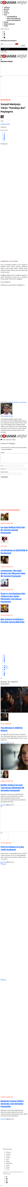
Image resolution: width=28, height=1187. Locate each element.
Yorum (3, 452)
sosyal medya (22, 402)
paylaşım (16, 402)
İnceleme (6, 9)
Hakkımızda (6, 49)
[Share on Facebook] (15, 133)
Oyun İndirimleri (12, 16)
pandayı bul (10, 402)
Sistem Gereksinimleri (14, 20)
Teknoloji (7, 7)
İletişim (8, 1167)
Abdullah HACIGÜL (5, 124)
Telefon (6, 13)
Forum (6, 26)
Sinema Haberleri (9, 24)
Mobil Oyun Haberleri (13, 18)
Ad (2, 466)
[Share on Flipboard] (15, 137)
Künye (7, 1165)
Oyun (5, 15)
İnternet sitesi (4, 472)
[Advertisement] (14, 493)
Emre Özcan (4, 805)
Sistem (6, 11)
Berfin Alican (4, 743)
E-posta (3, 469)
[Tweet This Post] (15, 135)
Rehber (6, 22)
